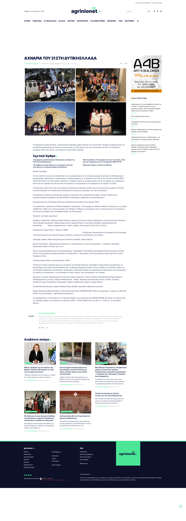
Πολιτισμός (129, 21)
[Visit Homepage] (86, 11)
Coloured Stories (97, 21)
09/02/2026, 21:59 (115, 406)
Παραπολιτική (82, 21)
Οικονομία (111, 21)
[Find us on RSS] (161, 11)
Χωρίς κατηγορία (55, 63)
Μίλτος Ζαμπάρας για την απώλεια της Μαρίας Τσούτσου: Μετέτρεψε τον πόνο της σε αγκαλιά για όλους (39, 370)
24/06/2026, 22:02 (44, 380)
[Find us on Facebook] (154, 11)
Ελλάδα (62, 21)
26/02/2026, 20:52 (80, 428)
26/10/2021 (44, 63)
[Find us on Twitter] (157, 11)
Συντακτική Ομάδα (32, 63)
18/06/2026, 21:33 (115, 386)
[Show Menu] (138, 21)
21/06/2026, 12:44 (79, 384)
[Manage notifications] (180, 506)
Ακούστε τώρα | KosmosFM (142, 3)
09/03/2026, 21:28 (44, 431)
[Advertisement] (93, 38)
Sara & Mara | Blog (157, 3)
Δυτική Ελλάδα (50, 21)
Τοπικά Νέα (37, 21)
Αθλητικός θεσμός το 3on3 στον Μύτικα (97, 165)
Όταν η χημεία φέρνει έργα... (140, 116)
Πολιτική (71, 21)
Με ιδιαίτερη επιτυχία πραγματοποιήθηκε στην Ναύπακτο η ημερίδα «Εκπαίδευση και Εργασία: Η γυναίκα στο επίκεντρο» (39, 418)
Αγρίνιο (27, 21)
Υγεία (120, 21)
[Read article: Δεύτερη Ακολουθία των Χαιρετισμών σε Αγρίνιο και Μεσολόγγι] (75, 402)
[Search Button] (149, 11)
